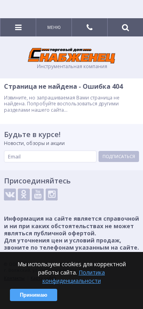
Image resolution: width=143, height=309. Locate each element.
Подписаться (118, 156)
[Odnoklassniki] (24, 194)
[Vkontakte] (10, 194)
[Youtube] (38, 194)
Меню (54, 27)
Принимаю (33, 295)
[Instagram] (52, 194)
